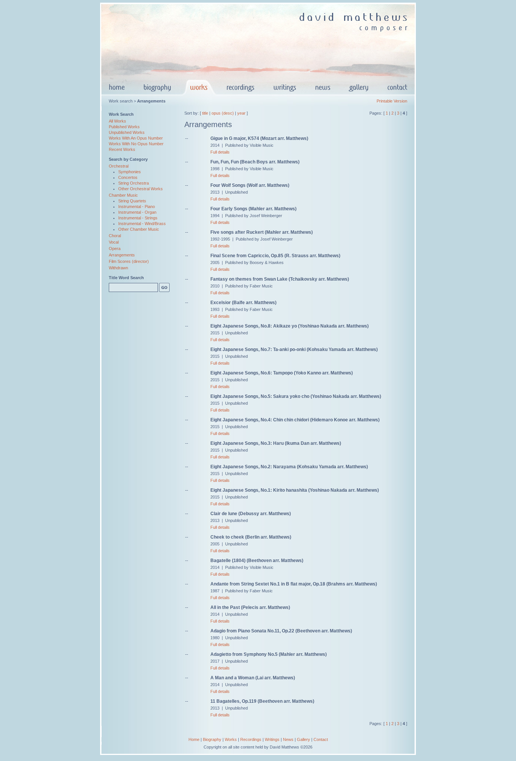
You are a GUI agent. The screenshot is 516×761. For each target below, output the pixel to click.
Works (231, 739)
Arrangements (122, 255)
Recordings (250, 739)
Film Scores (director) (129, 261)
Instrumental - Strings (138, 218)
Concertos (127, 177)
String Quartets (132, 201)
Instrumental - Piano (136, 206)
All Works (117, 121)
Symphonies (129, 171)
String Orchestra (133, 183)
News (288, 739)
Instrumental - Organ (137, 212)
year (241, 113)
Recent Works (122, 149)
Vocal (114, 242)
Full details (220, 152)
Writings (272, 739)
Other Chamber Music (138, 229)
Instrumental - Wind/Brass (142, 223)
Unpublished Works (127, 132)
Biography (212, 739)
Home (193, 739)
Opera (115, 248)
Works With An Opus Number (136, 138)
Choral (115, 235)
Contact (321, 739)
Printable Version (392, 101)
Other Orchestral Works (140, 188)
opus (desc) (223, 113)
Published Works (124, 126)
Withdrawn (118, 268)
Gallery (303, 739)
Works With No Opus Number (136, 143)
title (205, 113)
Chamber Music (123, 195)
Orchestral (118, 166)
